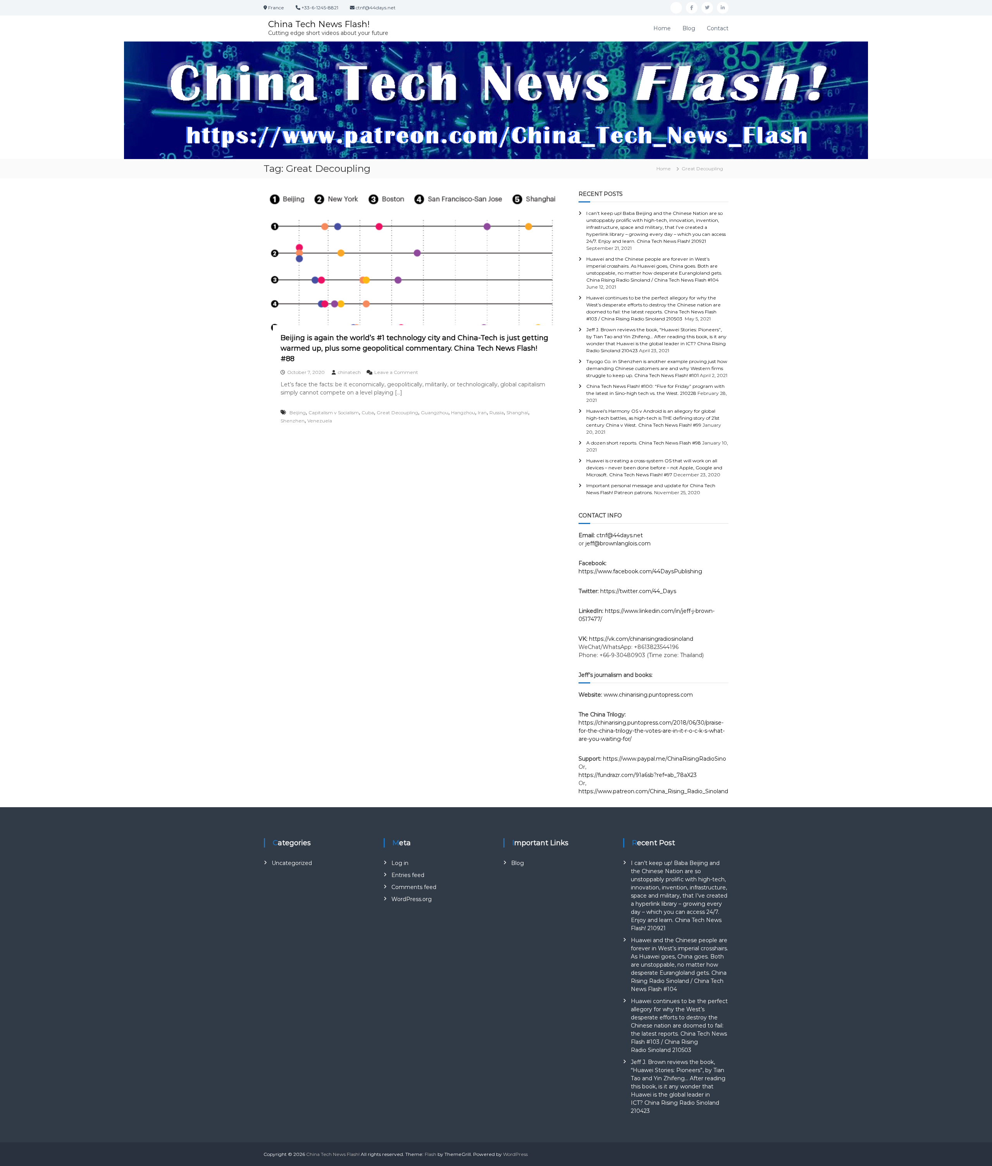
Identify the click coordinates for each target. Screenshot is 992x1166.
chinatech (349, 372)
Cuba (368, 412)
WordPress (515, 1154)
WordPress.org (411, 899)
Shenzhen (293, 421)
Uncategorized (292, 863)
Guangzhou (434, 412)
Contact (717, 28)
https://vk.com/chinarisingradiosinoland (641, 638)
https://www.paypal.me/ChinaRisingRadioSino (665, 758)
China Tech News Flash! (319, 24)
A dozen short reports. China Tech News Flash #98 (643, 443)
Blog (688, 28)
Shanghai (517, 412)
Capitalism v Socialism (333, 412)
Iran (482, 412)
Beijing (297, 412)
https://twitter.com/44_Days (638, 591)
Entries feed (407, 875)
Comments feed (413, 887)
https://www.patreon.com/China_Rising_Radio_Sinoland (653, 791)
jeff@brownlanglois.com (618, 543)
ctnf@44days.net (619, 535)
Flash (430, 1154)
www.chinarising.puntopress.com (648, 694)
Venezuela (319, 421)
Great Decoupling (397, 412)
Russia (496, 412)
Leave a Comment (396, 372)
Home (662, 28)
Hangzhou (463, 412)
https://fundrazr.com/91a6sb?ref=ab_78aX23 (638, 775)
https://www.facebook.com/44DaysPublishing (640, 571)
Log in (399, 863)
